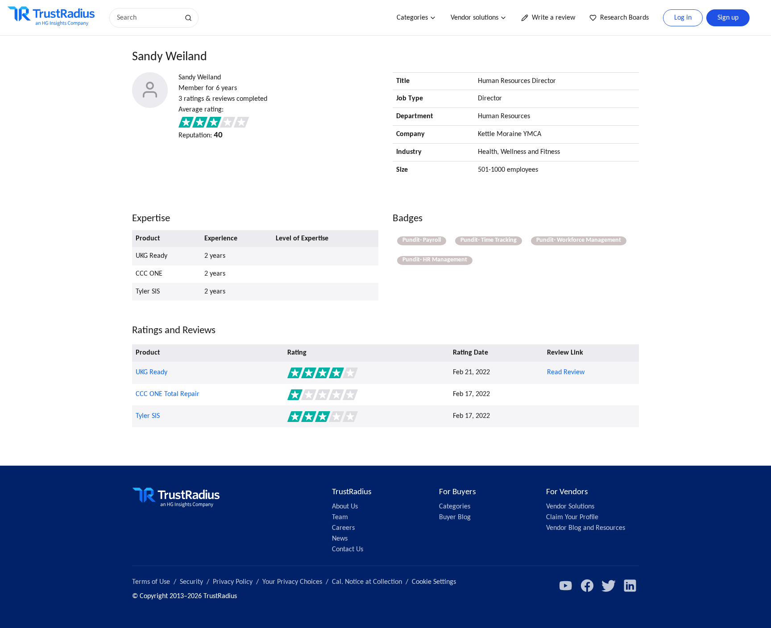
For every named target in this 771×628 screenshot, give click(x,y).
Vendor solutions (474, 17)
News (340, 538)
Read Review (565, 372)
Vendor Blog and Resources (585, 528)
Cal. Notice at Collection (367, 582)
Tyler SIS (148, 416)
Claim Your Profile (572, 517)
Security (191, 582)
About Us (345, 506)
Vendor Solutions (570, 506)
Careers (343, 528)
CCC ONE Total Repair (167, 394)
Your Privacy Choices (292, 582)
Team (340, 517)
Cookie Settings (434, 582)
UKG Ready (151, 372)
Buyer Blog (455, 517)
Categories (412, 17)
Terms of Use (151, 582)
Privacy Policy (233, 582)
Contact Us (347, 549)
